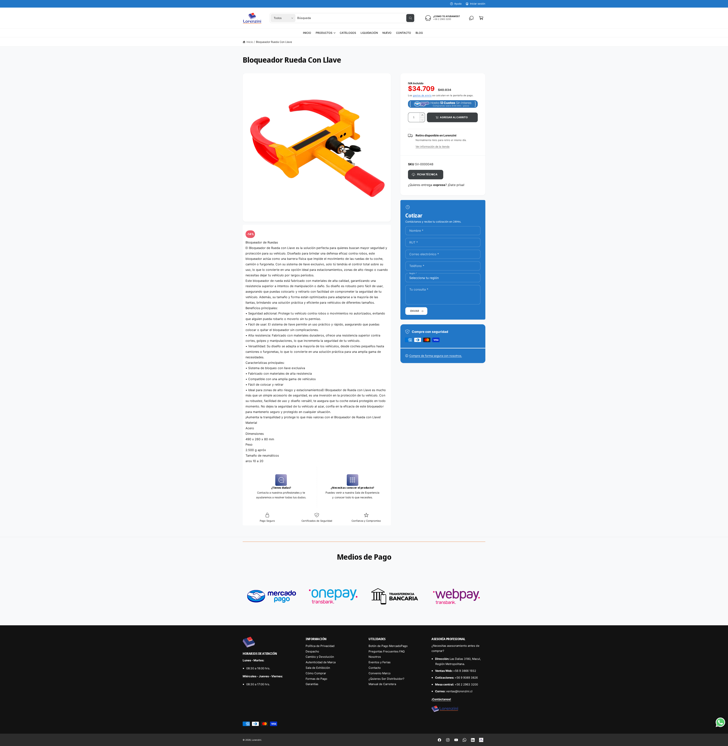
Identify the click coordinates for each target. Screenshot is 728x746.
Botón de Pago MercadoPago (388, 646)
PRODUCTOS (324, 32)
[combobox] (355, 18)
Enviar (414, 310)
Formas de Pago (316, 679)
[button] (325, 32)
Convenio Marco (380, 673)
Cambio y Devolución (320, 657)
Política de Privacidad (320, 646)
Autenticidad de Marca (321, 662)
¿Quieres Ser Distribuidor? (386, 679)
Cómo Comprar (316, 673)
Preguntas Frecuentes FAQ (387, 651)
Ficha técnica (427, 174)
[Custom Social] (481, 740)
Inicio (249, 41)
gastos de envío (422, 95)
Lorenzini (256, 740)
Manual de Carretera (382, 684)
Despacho (312, 651)
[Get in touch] (471, 18)
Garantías (312, 684)
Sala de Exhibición (318, 668)
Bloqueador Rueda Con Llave (274, 41)
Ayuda (457, 3)
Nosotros (375, 657)
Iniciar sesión (477, 3)
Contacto (375, 668)
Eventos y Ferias (380, 662)
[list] (364, 596)
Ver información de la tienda (433, 146)
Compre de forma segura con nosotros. (435, 356)
